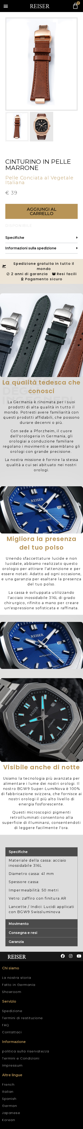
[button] (5, 6)
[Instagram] (71, 956)
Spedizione (12, 1011)
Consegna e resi (23, 933)
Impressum (12, 1065)
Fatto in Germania (19, 985)
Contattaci (12, 1032)
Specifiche (14, 238)
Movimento (19, 924)
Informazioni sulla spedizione (30, 248)
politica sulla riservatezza (25, 1051)
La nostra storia (16, 978)
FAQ (5, 1025)
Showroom (11, 992)
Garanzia (16, 942)
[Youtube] (79, 956)
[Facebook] (63, 956)
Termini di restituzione (22, 1018)
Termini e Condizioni (20, 1058)
